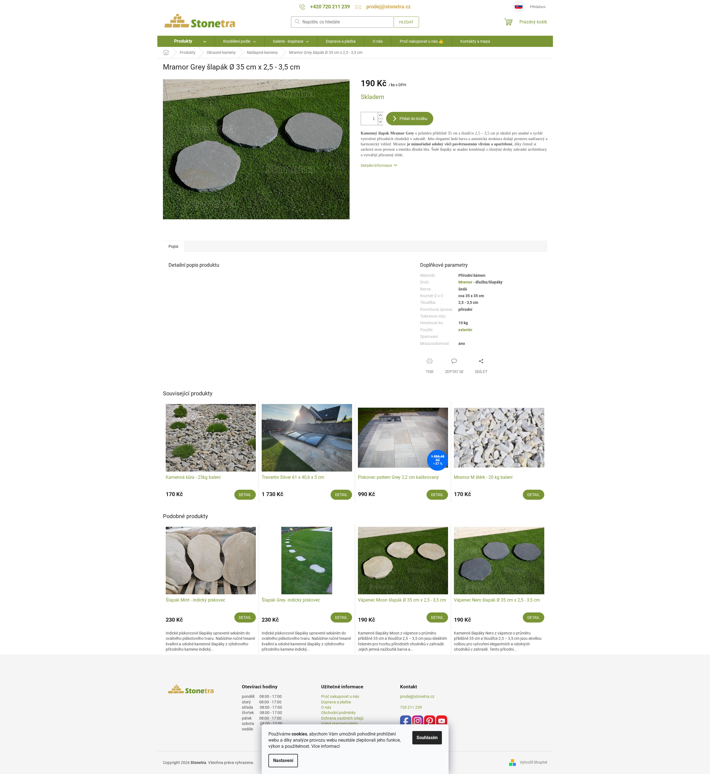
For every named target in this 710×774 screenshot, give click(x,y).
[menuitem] (186, 41)
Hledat (406, 22)
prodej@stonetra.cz (417, 696)
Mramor (465, 282)
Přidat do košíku (413, 118)
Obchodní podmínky (338, 712)
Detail (245, 494)
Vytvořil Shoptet (533, 762)
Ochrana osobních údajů (342, 718)
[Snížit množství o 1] (380, 122)
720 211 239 (411, 707)
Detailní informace (376, 165)
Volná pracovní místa (339, 723)
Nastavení (283, 760)
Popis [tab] (173, 246)
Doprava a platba (336, 702)
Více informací (325, 746)
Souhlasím (427, 737)
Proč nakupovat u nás (340, 696)
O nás (326, 707)
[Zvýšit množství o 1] (380, 115)
